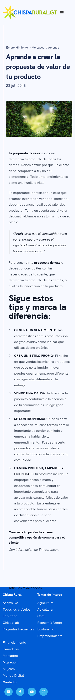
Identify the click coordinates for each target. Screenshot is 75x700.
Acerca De (10, 602)
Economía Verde (49, 622)
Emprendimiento (17, 47)
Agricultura (45, 602)
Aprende (53, 47)
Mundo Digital (13, 675)
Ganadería (11, 649)
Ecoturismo (45, 629)
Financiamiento (14, 642)
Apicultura (45, 609)
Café (41, 615)
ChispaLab (11, 622)
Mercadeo (38, 47)
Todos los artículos (16, 609)
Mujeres (9, 668)
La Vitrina (10, 615)
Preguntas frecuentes (18, 629)
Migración (10, 662)
